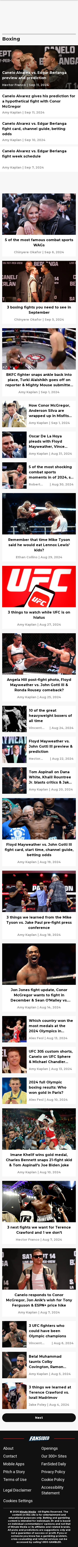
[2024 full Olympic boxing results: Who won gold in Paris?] (39, 1091)
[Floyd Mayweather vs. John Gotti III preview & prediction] (39, 750)
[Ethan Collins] (26, 557)
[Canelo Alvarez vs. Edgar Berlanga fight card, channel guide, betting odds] (39, 131)
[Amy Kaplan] (11, 112)
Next (39, 1418)
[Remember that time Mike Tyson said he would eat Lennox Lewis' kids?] (39, 527)
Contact (10, 1456)
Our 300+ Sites (54, 1456)
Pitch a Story (14, 1471)
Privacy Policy (53, 1471)
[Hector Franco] (14, 85)
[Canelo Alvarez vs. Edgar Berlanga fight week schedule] (39, 159)
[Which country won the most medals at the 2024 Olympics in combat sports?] (39, 1029)
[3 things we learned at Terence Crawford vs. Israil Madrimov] (39, 1396)
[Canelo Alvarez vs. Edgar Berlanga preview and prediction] (39, 67)
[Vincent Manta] (39, 728)
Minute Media (28, 1511)
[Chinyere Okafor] (27, 252)
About (8, 1448)
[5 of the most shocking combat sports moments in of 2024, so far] (39, 475)
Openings (49, 1448)
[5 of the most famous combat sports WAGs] (39, 224)
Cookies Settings (18, 1500)
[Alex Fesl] (36, 1038)
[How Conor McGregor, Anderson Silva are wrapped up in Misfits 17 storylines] (39, 414)
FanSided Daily (53, 1464)
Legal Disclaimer (17, 1490)
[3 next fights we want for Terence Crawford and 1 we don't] (39, 1212)
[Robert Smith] (39, 484)
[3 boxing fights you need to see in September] (39, 292)
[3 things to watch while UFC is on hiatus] (39, 597)
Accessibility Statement (52, 1490)
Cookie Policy (53, 1479)
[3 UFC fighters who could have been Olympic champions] (39, 1334)
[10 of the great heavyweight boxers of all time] (39, 719)
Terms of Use (15, 1479)
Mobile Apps (13, 1464)
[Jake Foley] (37, 1405)
